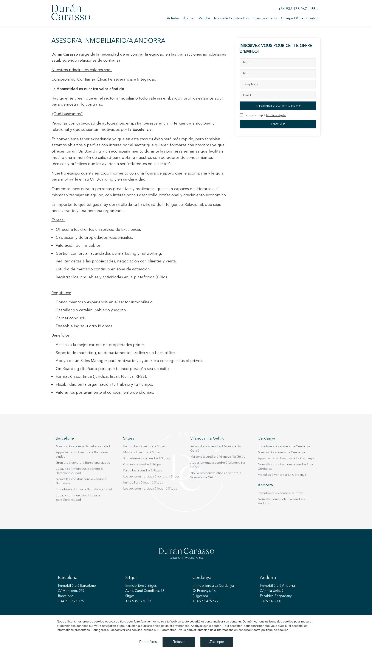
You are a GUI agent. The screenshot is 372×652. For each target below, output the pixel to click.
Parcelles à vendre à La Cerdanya (282, 475)
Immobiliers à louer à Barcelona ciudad (84, 489)
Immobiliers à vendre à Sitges (144, 446)
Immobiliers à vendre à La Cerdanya (284, 446)
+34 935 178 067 (292, 9)
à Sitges (141, 586)
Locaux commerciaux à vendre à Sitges (151, 476)
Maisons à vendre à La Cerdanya (281, 452)
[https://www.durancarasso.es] (70, 13)
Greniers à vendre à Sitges (142, 464)
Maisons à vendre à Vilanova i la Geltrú (217, 457)
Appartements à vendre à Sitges (146, 458)
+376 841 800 (270, 601)
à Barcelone (77, 586)
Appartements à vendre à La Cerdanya (286, 458)
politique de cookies (274, 630)
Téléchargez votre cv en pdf (277, 106)
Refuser (179, 642)
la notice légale (276, 115)
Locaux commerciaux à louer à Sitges (150, 488)
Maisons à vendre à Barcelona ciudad (83, 446)
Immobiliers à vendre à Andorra (280, 493)
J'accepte (216, 642)
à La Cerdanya (213, 586)
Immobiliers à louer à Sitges (143, 482)
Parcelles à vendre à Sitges (142, 470)
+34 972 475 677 (205, 601)
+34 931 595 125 (71, 601)
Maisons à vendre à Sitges (142, 452)
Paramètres (148, 642)
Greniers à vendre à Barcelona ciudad (83, 463)
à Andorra (277, 586)
